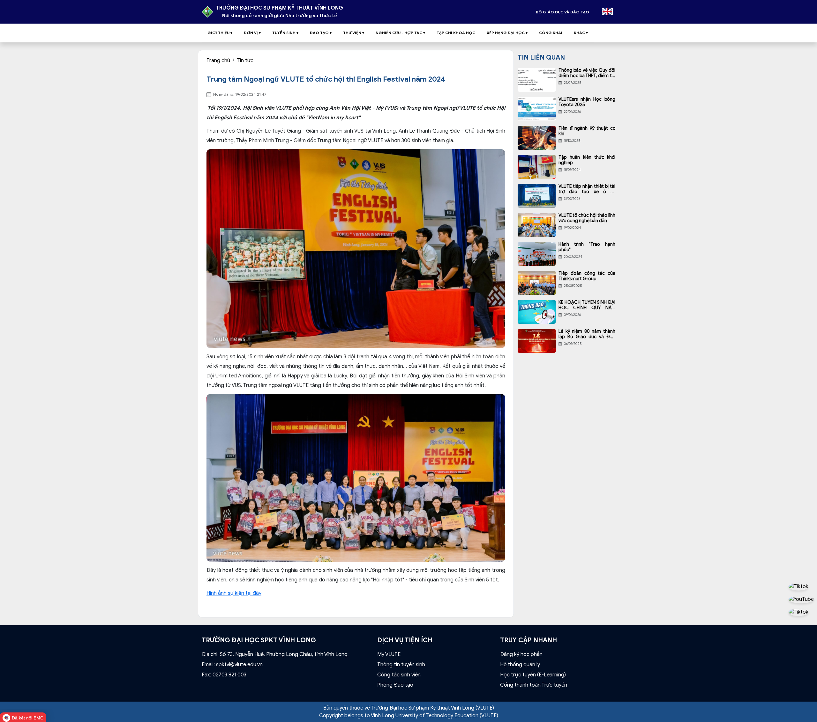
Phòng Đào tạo (395, 685)
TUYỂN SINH (285, 32)
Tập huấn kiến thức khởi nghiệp (586, 160)
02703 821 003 (229, 675)
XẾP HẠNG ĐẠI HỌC (507, 32)
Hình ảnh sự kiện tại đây (233, 593)
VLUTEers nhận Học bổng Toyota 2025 (586, 102)
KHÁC (581, 32)
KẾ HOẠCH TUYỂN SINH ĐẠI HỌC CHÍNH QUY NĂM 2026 (586, 305)
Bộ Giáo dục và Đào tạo (562, 12)
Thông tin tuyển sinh (401, 664)
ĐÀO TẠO (321, 32)
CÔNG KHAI (550, 32)
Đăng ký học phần (521, 654)
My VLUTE (389, 654)
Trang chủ (218, 60)
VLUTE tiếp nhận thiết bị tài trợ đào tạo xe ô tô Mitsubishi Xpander (586, 189)
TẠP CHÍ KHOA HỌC (456, 32)
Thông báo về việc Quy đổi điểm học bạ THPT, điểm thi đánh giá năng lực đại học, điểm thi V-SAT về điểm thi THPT (586, 73)
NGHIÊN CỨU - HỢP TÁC (400, 32)
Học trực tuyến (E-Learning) (533, 675)
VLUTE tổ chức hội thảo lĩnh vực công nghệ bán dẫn (586, 218)
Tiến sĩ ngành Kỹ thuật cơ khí (586, 131)
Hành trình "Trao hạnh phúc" (586, 247)
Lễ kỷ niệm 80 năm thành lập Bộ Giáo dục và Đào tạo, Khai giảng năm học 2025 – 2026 (586, 334)
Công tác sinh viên (399, 675)
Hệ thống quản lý (520, 664)
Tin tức (245, 60)
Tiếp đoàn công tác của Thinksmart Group (586, 276)
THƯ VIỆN (353, 32)
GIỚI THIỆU (219, 32)
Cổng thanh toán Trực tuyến (533, 685)
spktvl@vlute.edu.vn (239, 664)
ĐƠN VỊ (252, 32)
